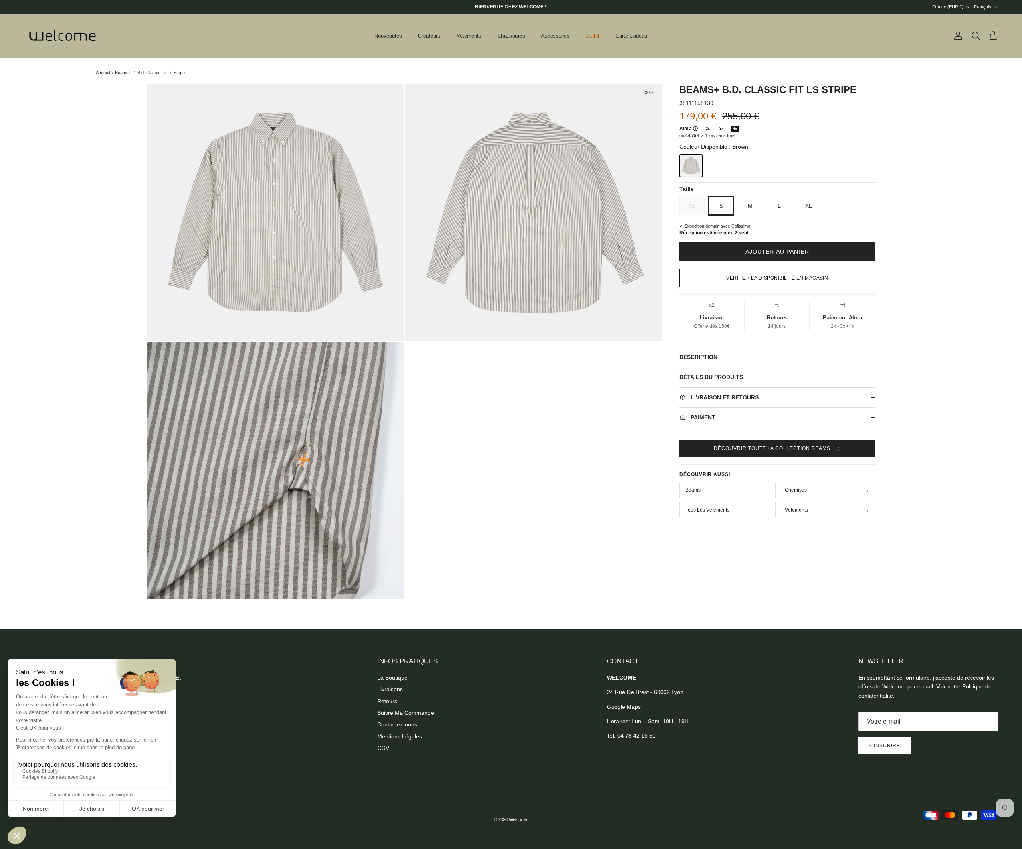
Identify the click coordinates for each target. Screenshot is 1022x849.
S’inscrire (884, 745)
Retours (387, 701)
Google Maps (624, 707)
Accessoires (555, 36)
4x (735, 129)
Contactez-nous (397, 724)
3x (721, 129)
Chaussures (511, 36)
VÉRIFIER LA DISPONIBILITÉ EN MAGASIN (777, 278)
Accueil (103, 72)
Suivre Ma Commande (405, 713)
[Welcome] (64, 36)
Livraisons (390, 689)
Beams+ (123, 72)
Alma (688, 128)
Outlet (593, 36)
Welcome (518, 819)
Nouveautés (388, 36)
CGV (383, 748)
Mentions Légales (399, 736)
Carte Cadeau (631, 36)
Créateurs (429, 36)
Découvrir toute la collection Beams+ (774, 448)
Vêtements (468, 36)
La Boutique (392, 677)
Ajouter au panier (777, 251)
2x (708, 129)
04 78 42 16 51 (636, 735)
